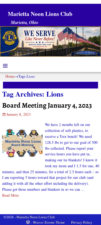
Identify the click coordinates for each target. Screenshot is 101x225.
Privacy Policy (81, 222)
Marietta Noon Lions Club (40, 14)
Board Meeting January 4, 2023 (47, 105)
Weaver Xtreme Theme (49, 222)
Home (10, 76)
